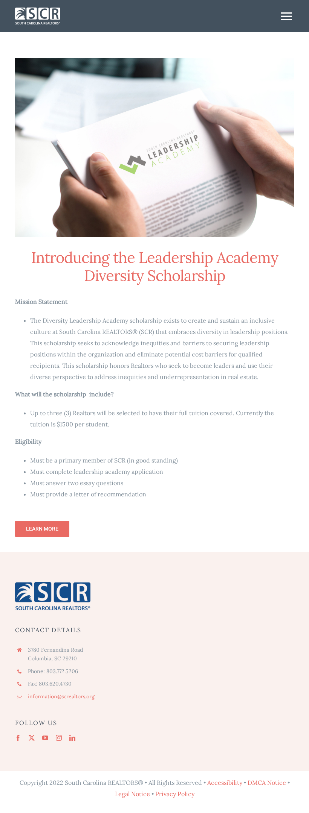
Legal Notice (132, 794)
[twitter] (32, 738)
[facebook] (18, 738)
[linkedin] (72, 738)
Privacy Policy (174, 794)
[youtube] (45, 738)
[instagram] (59, 738)
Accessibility (224, 782)
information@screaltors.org (61, 696)
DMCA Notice (267, 782)
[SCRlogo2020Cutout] (37, 10)
